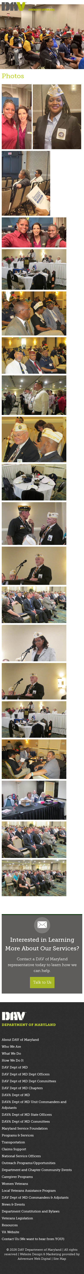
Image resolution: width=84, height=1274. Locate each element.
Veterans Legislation (17, 1218)
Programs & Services (18, 1135)
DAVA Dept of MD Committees (26, 1122)
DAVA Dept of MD (16, 1095)
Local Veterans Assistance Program (29, 1191)
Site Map (59, 1258)
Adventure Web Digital (34, 1258)
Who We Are (11, 1047)
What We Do (11, 1054)
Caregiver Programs (17, 1177)
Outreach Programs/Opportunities (28, 1163)
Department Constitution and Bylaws (30, 1211)
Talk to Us (42, 982)
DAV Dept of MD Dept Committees (29, 1081)
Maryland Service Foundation (25, 1128)
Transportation (13, 1142)
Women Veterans (15, 1184)
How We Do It (12, 1060)
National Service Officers (21, 1156)
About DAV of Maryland (20, 1040)
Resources (10, 1225)
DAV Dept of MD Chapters (22, 1088)
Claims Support (14, 1149)
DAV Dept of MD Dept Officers (26, 1074)
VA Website (10, 1232)
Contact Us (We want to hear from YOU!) (33, 1239)
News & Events (13, 1204)
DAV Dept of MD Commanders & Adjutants (35, 1198)
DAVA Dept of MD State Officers (27, 1115)
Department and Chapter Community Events (37, 1170)
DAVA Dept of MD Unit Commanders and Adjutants (34, 1105)
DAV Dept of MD (15, 1067)
